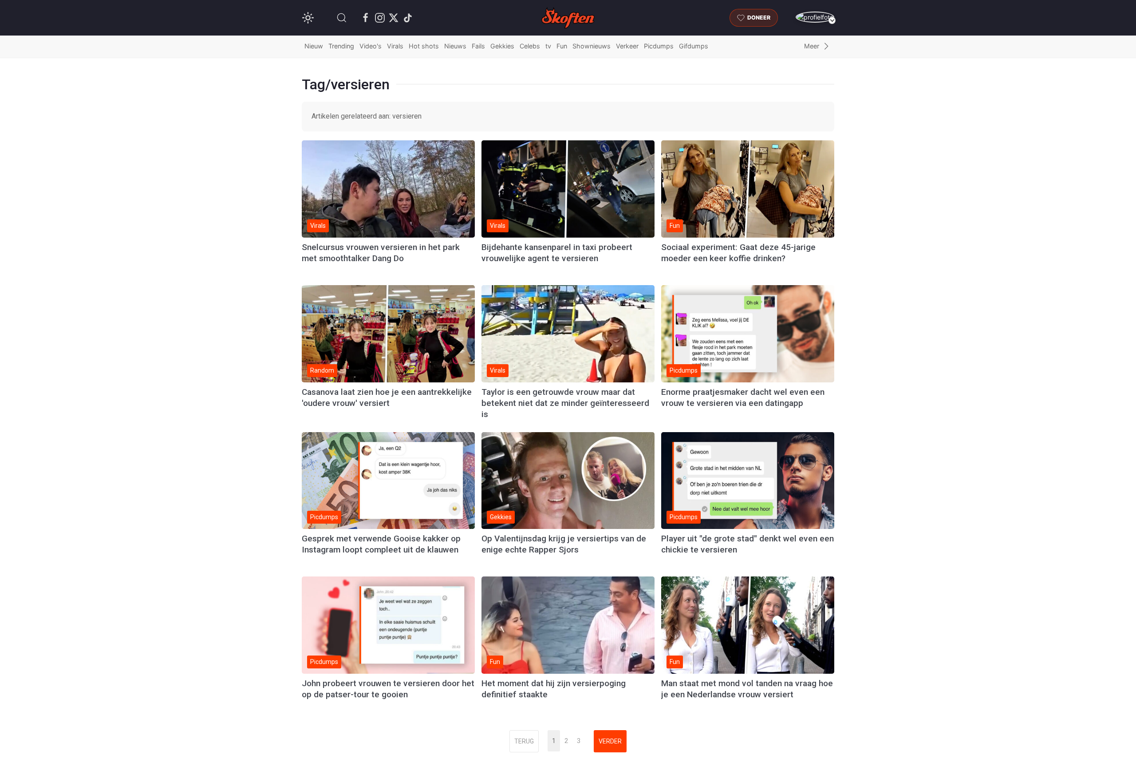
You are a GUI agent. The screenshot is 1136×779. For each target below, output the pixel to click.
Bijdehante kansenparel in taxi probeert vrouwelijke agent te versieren (556, 252)
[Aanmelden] (815, 17)
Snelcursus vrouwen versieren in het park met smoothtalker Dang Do (381, 252)
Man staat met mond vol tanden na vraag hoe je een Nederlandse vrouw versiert (747, 689)
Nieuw (313, 46)
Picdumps (659, 46)
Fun (561, 46)
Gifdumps (693, 46)
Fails (478, 46)
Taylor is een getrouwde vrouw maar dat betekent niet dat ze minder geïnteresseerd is (565, 403)
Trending (341, 46)
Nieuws (455, 46)
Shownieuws (591, 46)
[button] (341, 17)
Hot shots (424, 46)
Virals (395, 46)
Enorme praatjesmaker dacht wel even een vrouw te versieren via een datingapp (742, 397)
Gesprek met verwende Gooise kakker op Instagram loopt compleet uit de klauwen (381, 544)
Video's (370, 46)
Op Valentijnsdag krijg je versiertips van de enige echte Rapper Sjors (563, 544)
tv (548, 46)
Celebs (530, 46)
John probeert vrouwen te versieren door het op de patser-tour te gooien (388, 689)
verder (610, 741)
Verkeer (627, 46)
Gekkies (502, 46)
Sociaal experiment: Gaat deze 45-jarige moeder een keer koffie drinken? (738, 252)
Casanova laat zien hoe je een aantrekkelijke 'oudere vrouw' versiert (387, 397)
